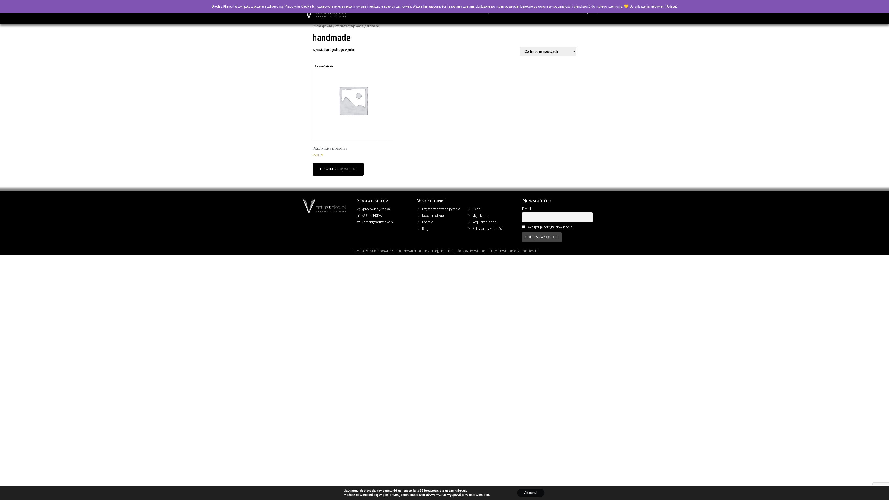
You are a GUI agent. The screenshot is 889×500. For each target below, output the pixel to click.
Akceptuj (530, 493)
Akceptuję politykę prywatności (550, 227)
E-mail (526, 209)
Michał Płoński (527, 251)
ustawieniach (479, 495)
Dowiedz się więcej (338, 169)
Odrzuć (672, 6)
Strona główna (322, 26)
